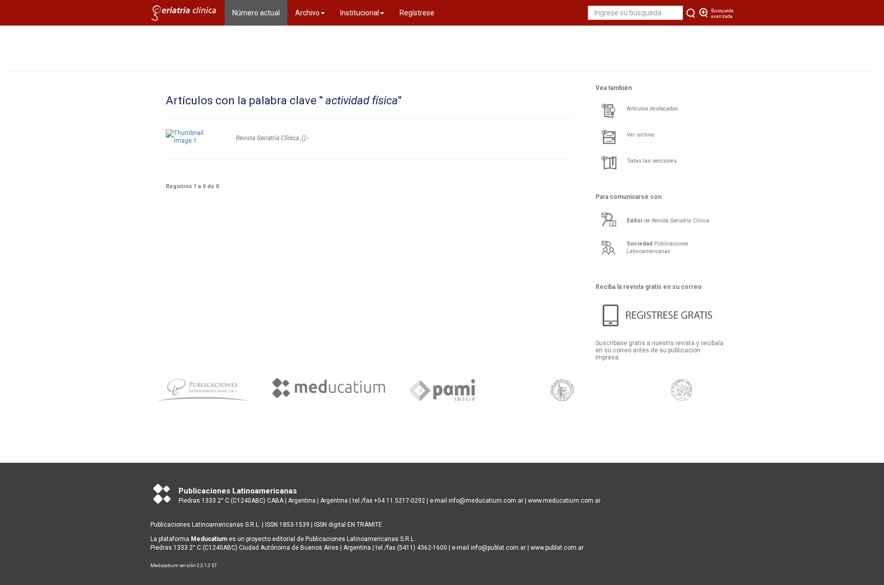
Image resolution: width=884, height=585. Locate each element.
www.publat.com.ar (556, 547)
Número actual (260, 12)
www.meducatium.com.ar (564, 500)
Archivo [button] (307, 13)
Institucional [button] (359, 13)
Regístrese (417, 13)
